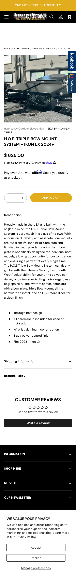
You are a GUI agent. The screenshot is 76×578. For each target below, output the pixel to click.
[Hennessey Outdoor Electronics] (72, 83)
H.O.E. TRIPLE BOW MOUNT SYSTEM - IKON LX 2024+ (42, 49)
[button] (69, 16)
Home (7, 49)
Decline (36, 558)
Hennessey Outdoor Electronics (24, 128)
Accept (36, 548)
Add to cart (51, 197)
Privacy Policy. (26, 537)
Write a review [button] (38, 423)
